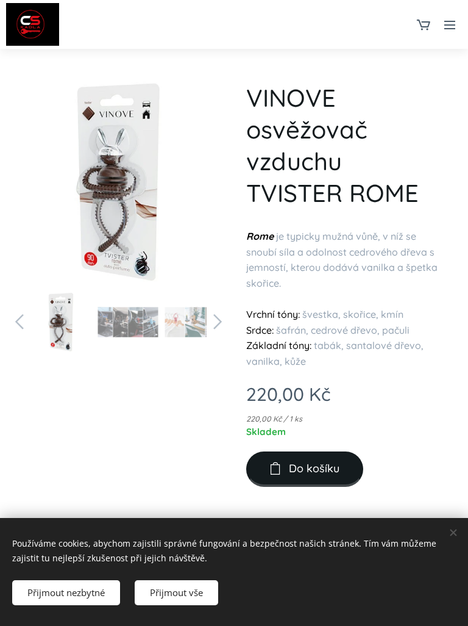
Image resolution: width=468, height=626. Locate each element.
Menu (450, 24)
